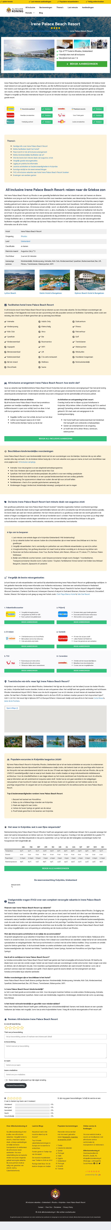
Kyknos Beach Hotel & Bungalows (89, 293)
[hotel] (29, 55)
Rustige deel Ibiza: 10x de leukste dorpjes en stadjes (41, 1165)
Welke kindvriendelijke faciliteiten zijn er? (28, 155)
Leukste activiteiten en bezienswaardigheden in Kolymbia (35, 166)
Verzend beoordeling (15, 1085)
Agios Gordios (76, 741)
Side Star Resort (83, 594)
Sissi (13, 741)
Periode (28, 12)
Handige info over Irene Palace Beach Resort (30, 146)
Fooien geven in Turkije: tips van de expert (42, 1153)
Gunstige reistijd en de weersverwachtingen (30, 169)
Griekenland (44, 31)
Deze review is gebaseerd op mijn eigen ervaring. (27, 1080)
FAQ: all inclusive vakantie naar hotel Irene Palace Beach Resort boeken (41, 172)
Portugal (61, 1153)
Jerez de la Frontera (11, 701)
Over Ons (49, 1207)
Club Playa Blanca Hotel (66, 594)
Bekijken (48, 109)
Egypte (60, 1158)
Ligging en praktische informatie (25, 163)
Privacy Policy (68, 1207)
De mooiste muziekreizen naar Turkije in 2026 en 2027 (42, 1159)
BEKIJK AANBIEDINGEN (29, 622)
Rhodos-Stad (55, 741)
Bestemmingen (45, 7)
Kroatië (60, 1166)
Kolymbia (64, 31)
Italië (59, 1155)
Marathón (34, 741)
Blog (41, 12)
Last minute (73, 7)
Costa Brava (98, 698)
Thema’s (59, 7)
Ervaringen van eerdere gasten (24, 175)
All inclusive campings (26, 462)
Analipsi (97, 741)
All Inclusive (30, 7)
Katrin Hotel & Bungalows (51, 293)
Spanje (60, 1150)
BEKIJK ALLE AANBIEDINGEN (55, 868)
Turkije (60, 1145)
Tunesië (60, 1168)
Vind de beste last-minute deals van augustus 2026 (33, 157)
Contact (40, 1207)
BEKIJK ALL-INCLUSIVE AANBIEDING (55, 438)
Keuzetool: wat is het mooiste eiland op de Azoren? (39, 1134)
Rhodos (54, 31)
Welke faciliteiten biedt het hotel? (26, 149)
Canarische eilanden (65, 1148)
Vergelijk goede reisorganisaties (25, 160)
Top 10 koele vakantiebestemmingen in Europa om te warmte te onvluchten (41, 1144)
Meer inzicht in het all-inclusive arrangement (30, 152)
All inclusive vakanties (27, 31)
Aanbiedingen (88, 7)
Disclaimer (57, 1207)
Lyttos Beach (10, 293)
